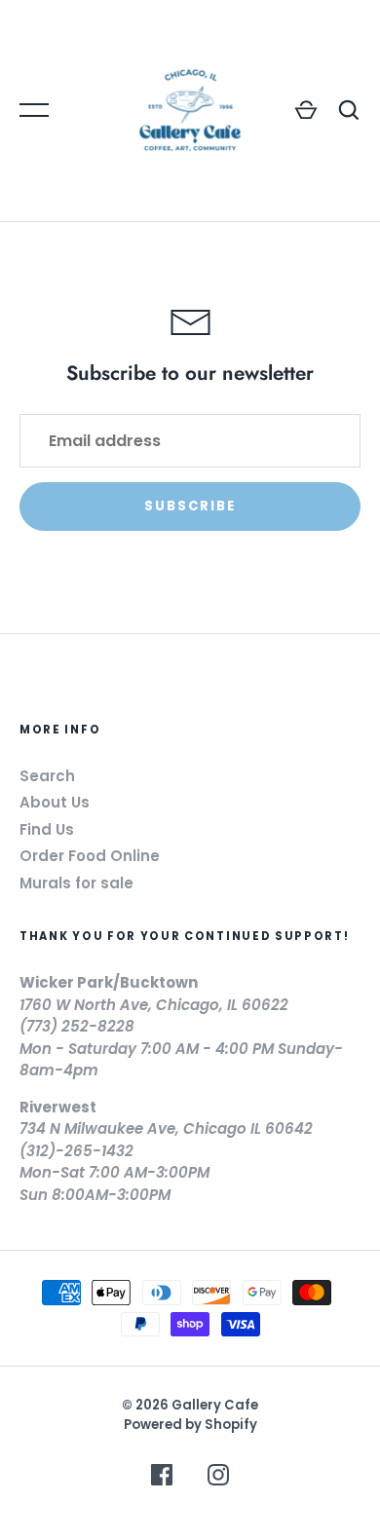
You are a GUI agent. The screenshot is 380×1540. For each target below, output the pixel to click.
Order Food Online (89, 855)
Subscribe (190, 506)
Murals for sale (76, 883)
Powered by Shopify (190, 1424)
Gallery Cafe (214, 1405)
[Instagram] (218, 1478)
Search (47, 776)
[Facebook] (161, 1478)
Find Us (46, 829)
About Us (54, 802)
